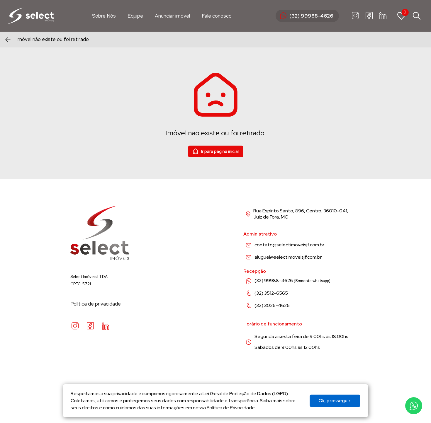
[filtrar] (416, 16)
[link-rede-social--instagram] (355, 16)
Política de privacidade (95, 304)
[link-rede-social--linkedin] (383, 16)
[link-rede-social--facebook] (369, 16)
